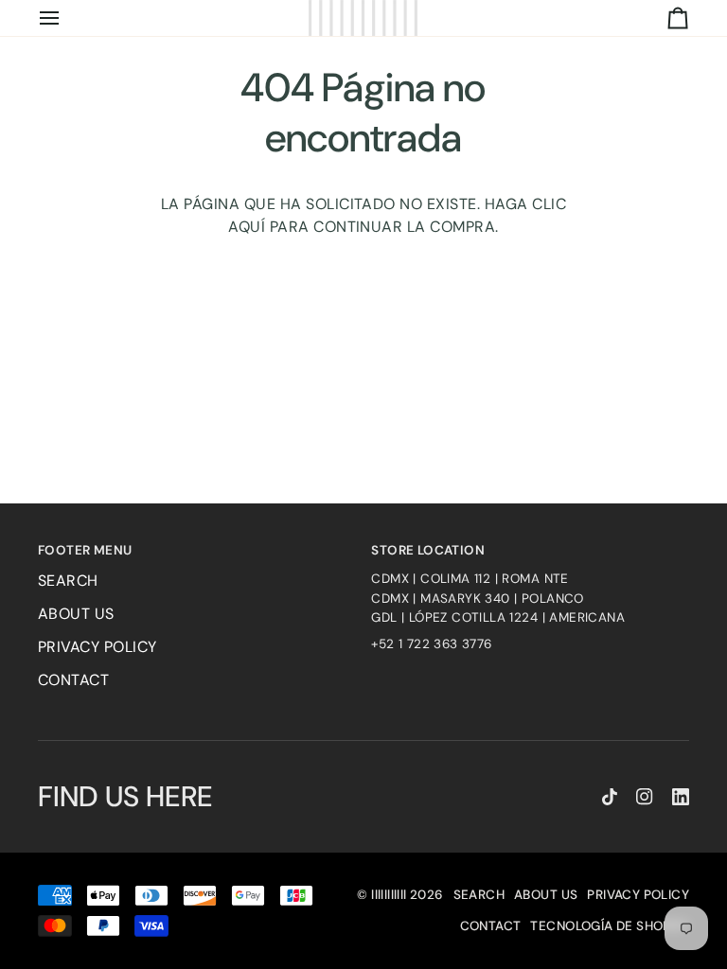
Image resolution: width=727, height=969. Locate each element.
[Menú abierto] (66, 18)
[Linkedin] (680, 796)
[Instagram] (644, 796)
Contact (73, 680)
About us (76, 614)
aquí (246, 227)
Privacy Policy (97, 647)
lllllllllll (388, 895)
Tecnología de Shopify (609, 926)
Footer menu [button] (85, 550)
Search (68, 580)
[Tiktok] (609, 796)
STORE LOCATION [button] (428, 550)
